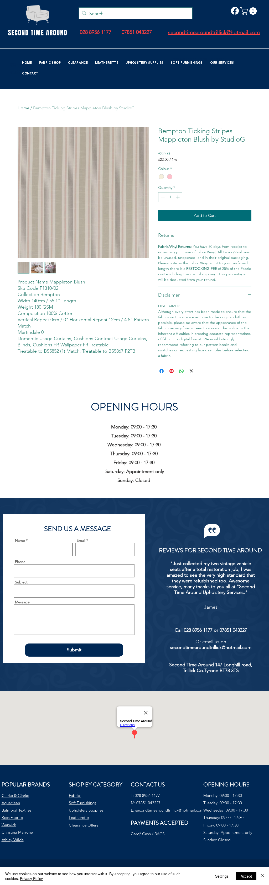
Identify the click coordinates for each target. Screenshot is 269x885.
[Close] (263, 876)
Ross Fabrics (12, 817)
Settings (222, 876)
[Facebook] (235, 11)
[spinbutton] (170, 197)
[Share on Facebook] (161, 371)
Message (22, 602)
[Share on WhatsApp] (181, 371)
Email (81, 540)
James (211, 607)
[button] (249, 11)
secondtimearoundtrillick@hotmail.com (210, 647)
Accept (246, 876)
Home (23, 107)
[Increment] (178, 197)
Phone (20, 562)
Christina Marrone (17, 832)
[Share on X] (191, 371)
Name (20, 540)
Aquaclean (11, 802)
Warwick (9, 824)
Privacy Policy (31, 878)
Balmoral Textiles (16, 810)
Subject (21, 582)
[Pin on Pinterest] (171, 371)
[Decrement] (162, 197)
